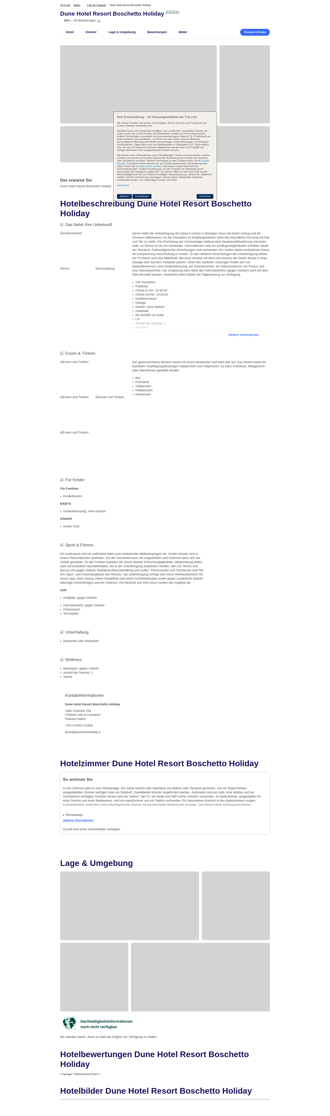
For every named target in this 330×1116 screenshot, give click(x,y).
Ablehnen (124, 196)
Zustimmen (205, 196)
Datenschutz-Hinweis (150, 166)
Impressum (123, 185)
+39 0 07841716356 (79, 725)
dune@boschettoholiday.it (82, 732)
